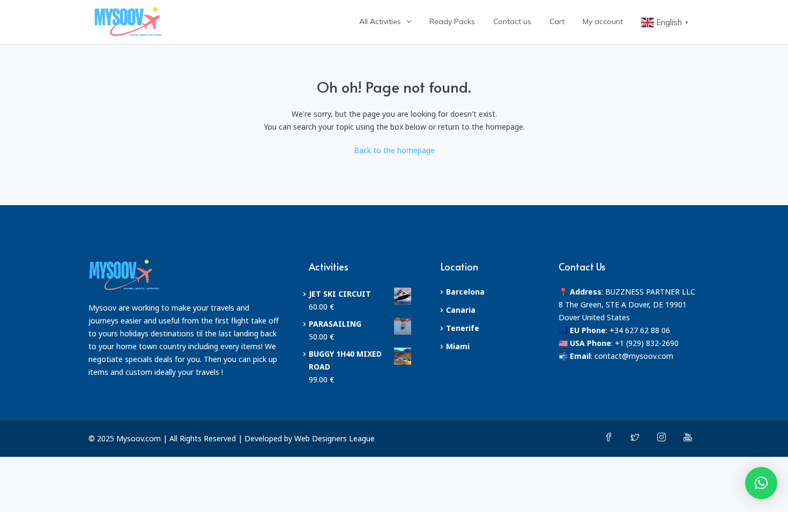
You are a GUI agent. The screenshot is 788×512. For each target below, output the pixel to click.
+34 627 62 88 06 (639, 330)
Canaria (460, 310)
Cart (556, 21)
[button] (761, 483)
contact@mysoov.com (633, 356)
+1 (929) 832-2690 (647, 343)
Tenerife (462, 328)
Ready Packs (452, 21)
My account (603, 21)
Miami (458, 346)
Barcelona (465, 292)
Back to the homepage (394, 150)
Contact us (512, 21)
